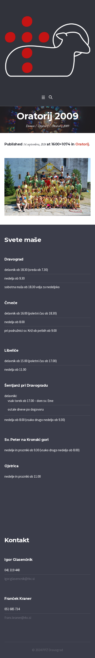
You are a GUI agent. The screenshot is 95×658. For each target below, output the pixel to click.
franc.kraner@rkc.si (17, 618)
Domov (30, 126)
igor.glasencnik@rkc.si (19, 579)
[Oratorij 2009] (47, 187)
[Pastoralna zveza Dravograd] (47, 46)
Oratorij (43, 126)
